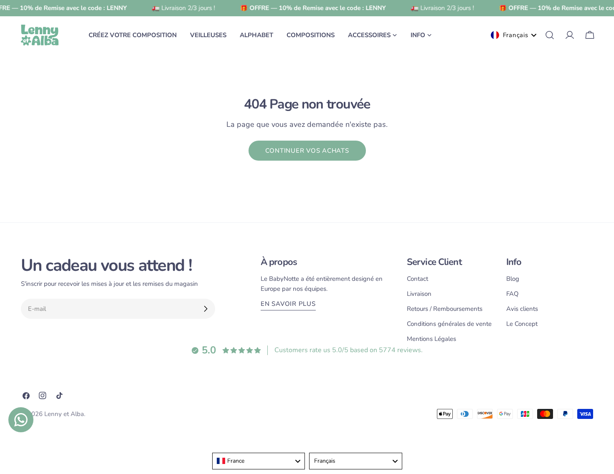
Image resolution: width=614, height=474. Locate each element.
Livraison (419, 294)
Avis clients (522, 309)
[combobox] (258, 461)
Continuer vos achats (307, 150)
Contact (417, 279)
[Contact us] (20, 419)
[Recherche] (549, 35)
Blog (512, 279)
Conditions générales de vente (449, 324)
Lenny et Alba (64, 414)
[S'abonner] (205, 309)
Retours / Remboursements (444, 309)
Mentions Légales (431, 339)
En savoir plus (288, 304)
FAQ (512, 294)
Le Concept (522, 324)
